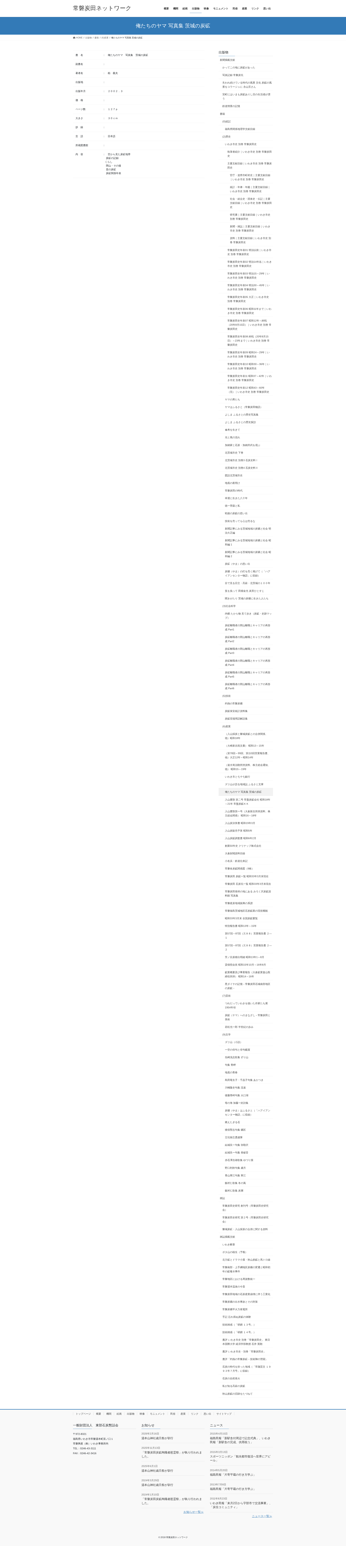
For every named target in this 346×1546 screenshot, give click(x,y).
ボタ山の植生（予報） (235, 1252)
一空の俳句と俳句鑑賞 (237, 1049)
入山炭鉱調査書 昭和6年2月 (240, 838)
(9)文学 (226, 1034)
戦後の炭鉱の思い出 (236, 513)
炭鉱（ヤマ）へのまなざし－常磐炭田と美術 (247, 1017)
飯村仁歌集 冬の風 (235, 1183)
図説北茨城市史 (234, 475)
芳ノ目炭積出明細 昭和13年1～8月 (244, 957)
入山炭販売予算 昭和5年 (238, 830)
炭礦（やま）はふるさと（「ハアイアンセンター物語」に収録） (247, 1112)
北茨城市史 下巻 (234, 452)
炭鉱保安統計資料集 (236, 711)
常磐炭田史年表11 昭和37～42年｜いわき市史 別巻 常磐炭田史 (249, 378)
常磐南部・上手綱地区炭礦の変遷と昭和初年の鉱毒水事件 (246, 1269)
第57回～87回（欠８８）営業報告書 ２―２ (248, 947)
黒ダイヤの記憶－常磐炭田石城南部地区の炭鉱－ (247, 986)
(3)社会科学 (229, 606)
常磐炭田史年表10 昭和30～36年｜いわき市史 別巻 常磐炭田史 (248, 366)
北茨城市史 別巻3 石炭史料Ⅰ (241, 460)
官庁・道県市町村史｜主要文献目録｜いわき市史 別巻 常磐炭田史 (250, 177)
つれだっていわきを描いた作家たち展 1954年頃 (246, 1005)
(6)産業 (226, 726)
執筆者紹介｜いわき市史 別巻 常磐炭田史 (249, 153)
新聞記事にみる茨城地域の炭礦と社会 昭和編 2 (248, 554)
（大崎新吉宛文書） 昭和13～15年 (244, 745)
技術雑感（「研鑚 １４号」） (239, 1332)
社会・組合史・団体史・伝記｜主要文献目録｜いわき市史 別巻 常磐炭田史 (251, 203)
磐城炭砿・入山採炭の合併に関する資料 (245, 1229)
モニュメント (157, 1413)
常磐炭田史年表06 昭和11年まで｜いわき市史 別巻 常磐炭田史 (249, 310)
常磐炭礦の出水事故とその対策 (240, 1301)
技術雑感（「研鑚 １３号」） (239, 1324)
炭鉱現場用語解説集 (236, 718)
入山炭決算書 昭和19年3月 (240, 823)
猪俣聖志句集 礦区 (235, 1129)
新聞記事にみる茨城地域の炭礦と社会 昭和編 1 (248, 542)
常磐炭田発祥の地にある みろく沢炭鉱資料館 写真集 (248, 893)
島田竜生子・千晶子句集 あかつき (244, 1080)
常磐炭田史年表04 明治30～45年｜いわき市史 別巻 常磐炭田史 (248, 287)
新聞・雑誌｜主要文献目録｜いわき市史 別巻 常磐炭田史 (250, 228)
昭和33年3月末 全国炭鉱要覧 (241, 918)
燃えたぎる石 (232, 1122)
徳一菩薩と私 (232, 505)
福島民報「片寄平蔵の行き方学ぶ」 (233, 1474)
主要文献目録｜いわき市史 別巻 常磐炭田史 (249, 165)
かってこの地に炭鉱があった (238, 67)
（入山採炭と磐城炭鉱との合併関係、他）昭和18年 (246, 736)
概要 (98, 1413)
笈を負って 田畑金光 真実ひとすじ (244, 590)
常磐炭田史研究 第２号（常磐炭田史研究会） (245, 1219)
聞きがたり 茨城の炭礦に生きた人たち (247, 598)
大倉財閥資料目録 (235, 853)
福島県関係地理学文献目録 (240, 129)
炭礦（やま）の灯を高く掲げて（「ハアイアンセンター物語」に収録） (247, 573)
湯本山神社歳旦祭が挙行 (157, 1438)
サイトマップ (224, 1413)
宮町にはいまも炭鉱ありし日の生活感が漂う (246, 96)
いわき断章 (228, 1244)
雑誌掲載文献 (227, 1236)
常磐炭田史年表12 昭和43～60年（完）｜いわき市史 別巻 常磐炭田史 (248, 389)
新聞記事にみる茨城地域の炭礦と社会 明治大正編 (248, 530)
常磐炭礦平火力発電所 (235, 1309)
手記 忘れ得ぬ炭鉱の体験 (236, 1316)
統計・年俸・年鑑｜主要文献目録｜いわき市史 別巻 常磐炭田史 (250, 189)
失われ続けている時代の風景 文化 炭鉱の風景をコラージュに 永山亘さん (247, 84)
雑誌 (222, 1198)
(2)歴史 (226, 136)
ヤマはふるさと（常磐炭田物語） (244, 407)
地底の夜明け (232, 483)
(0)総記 (226, 121)
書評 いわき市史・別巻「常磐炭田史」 (244, 1351)
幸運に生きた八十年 (236, 498)
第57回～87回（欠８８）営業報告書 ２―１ (248, 935)
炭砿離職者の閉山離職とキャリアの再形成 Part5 (247, 674)
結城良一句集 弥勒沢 (236, 1144)
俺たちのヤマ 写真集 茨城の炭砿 (243, 791)
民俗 (172, 1413)
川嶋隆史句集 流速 (235, 1087)
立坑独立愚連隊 (234, 1137)
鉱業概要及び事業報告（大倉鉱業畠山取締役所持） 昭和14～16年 (247, 974)
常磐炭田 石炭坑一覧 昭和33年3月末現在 (248, 883)
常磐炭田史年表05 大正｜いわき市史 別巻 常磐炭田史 (248, 299)
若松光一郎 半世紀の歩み (239, 1026)
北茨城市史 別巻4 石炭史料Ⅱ (241, 467)
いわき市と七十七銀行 (237, 776)
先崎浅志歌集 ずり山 (236, 1057)
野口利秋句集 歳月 (235, 1167)
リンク (194, 1413)
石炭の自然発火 (231, 1378)
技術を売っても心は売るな (240, 521)
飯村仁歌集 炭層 (234, 1190)
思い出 (207, 1413)
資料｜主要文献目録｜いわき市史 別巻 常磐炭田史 (250, 240)
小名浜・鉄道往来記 (236, 861)
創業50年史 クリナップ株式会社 (243, 845)
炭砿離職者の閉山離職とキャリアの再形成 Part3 (247, 650)
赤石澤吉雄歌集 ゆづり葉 (239, 1160)
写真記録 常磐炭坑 (232, 75)
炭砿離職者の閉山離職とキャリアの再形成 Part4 (247, 662)
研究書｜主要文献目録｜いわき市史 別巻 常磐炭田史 (250, 216)
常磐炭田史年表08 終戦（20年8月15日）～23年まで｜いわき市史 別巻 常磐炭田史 (248, 340)
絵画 (119, 1413)
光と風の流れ (232, 437)
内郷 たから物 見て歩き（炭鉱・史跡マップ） (248, 615)
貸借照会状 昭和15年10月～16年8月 (245, 964)
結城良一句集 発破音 (236, 1152)
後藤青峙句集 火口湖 (236, 1095)
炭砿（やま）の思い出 (237, 563)
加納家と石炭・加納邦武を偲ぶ (242, 445)
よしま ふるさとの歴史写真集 (241, 414)
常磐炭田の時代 (234, 490)
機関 (108, 1413)
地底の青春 (231, 1072)
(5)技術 (226, 695)
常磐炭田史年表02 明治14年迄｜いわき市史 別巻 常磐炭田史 (249, 263)
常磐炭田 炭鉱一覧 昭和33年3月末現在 (247, 876)
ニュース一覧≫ (262, 1516)
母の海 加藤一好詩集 (236, 1102)
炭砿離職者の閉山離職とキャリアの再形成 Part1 (247, 627)
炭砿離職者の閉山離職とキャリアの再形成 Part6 (247, 686)
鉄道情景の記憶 (231, 106)
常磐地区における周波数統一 (238, 1279)
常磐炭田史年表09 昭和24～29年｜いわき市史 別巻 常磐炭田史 (248, 354)
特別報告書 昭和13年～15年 (241, 925)
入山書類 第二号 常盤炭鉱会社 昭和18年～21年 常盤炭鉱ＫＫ (247, 801)
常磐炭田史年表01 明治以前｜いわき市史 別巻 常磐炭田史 (249, 252)
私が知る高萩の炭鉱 (233, 1386)
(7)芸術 (226, 995)
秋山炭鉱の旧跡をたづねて (237, 1393)
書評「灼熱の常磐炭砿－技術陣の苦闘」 (245, 1359)
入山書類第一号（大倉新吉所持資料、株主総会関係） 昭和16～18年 (247, 813)
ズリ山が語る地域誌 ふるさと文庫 (244, 784)
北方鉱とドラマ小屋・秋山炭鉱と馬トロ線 (246, 1259)
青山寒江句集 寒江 (235, 1175)
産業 (183, 1413)
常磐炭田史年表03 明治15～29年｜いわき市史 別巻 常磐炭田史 (248, 275)
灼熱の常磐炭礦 (234, 703)
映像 (142, 1413)
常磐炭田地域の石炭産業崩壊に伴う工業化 (246, 1294)
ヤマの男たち (232, 399)
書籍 (222, 113)
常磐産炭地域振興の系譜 (239, 903)
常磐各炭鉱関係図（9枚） (239, 868)
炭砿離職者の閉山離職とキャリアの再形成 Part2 (247, 639)
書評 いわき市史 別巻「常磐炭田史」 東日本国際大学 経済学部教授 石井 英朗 (246, 1341)
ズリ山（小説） (234, 1042)
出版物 (223, 52)
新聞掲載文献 (227, 59)
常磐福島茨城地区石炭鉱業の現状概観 (246, 910)
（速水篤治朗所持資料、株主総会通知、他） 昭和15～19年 (247, 767)
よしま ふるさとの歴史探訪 (240, 422)
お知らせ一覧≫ (193, 1512)
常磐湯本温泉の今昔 (233, 1286)
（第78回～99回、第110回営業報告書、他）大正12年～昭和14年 (247, 755)
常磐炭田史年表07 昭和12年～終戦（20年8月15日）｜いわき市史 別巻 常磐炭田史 (249, 324)
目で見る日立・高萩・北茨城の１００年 (247, 583)
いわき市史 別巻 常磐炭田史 (241, 144)
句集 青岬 (230, 1064)
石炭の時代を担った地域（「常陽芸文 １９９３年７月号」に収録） (246, 1368)
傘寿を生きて (232, 429)
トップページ (83, 1413)
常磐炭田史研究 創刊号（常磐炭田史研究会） (245, 1207)
